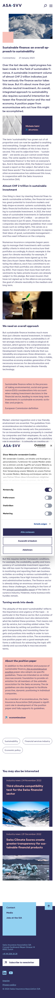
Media (9, 912)
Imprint (6, 980)
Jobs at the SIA (14, 917)
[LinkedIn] (4, 973)
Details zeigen (40, 524)
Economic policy (13, 750)
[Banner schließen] (51, 446)
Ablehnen (28, 549)
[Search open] (46, 5)
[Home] (9, 5)
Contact (10, 907)
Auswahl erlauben (27, 540)
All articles (33, 130)
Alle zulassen (27, 532)
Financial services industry (37, 741)
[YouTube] (11, 973)
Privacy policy (9, 984)
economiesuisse (17, 717)
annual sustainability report (21, 589)
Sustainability (11, 741)
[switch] (48, 498)
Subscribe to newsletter (21, 962)
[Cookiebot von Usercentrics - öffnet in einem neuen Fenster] (35, 445)
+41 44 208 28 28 (10, 954)
